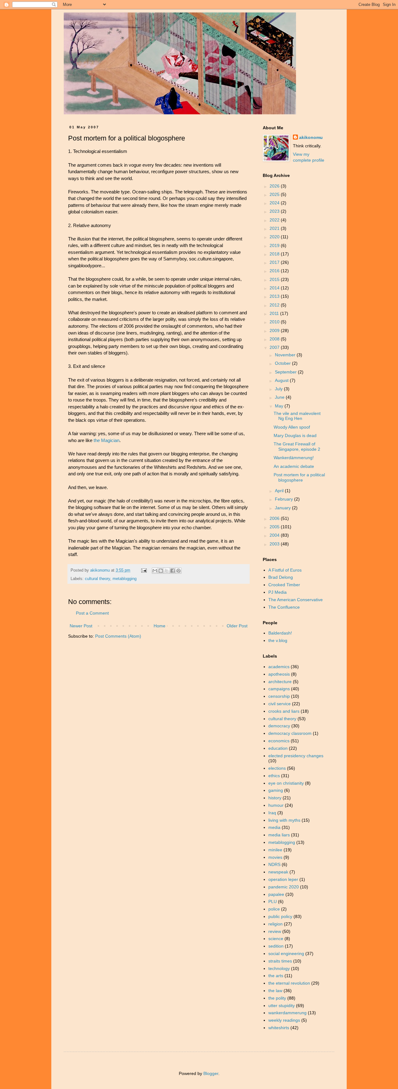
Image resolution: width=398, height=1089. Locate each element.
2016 (275, 270)
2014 (275, 287)
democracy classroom (290, 733)
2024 (275, 202)
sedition (276, 946)
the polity (277, 998)
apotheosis (279, 674)
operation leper (283, 879)
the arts (275, 975)
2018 (275, 253)
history (274, 797)
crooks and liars (283, 711)
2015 (275, 279)
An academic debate (294, 466)
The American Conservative (295, 599)
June (280, 397)
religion (275, 923)
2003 (275, 543)
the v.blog (277, 640)
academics (278, 666)
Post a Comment (92, 613)
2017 (275, 262)
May (280, 405)
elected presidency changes (295, 755)
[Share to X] (167, 571)
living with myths (284, 820)
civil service (279, 703)
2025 (275, 194)
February (284, 499)
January (283, 507)
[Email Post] (143, 570)
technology (279, 968)
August (282, 380)
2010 (275, 321)
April (280, 490)
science (275, 938)
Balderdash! (280, 632)
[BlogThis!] (161, 571)
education (278, 748)
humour (276, 805)
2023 (275, 211)
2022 (275, 219)
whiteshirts (278, 1027)
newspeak (278, 871)
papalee (276, 894)
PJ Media (277, 592)
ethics (274, 775)
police (274, 908)
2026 (275, 185)
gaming (275, 790)
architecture (280, 681)
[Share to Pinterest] (178, 571)
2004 (275, 535)
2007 (275, 347)
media (274, 827)
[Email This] (155, 571)
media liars (279, 834)
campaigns (279, 688)
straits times (280, 960)
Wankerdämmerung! (294, 457)
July (279, 388)
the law (275, 990)
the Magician (106, 440)
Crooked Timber (284, 584)
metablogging (125, 579)
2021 (275, 228)
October (283, 363)
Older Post (237, 625)
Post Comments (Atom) (118, 636)
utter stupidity (281, 1005)
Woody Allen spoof (292, 427)
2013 (275, 296)
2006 (275, 518)
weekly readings (284, 1020)
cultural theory (97, 579)
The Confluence (284, 607)
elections (277, 768)
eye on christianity (286, 783)
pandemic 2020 (283, 886)
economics (278, 740)
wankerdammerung (287, 1012)
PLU (272, 901)
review (274, 931)
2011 (275, 313)
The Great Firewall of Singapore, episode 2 (297, 446)
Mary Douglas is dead (295, 435)
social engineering (286, 953)
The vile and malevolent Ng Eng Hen (297, 416)
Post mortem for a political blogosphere (299, 477)
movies (275, 857)
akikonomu (311, 137)
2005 (275, 526)
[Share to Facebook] (172, 571)
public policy (280, 916)
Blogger (210, 1073)
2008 (275, 338)
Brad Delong (280, 577)
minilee (275, 849)
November (286, 354)
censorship (279, 696)
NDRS (274, 864)
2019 (275, 245)
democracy (279, 725)
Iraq (272, 812)
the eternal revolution (289, 983)
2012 (275, 304)
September (286, 371)
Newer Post (81, 625)
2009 (275, 330)
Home (159, 625)
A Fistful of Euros (285, 570)
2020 (275, 236)
